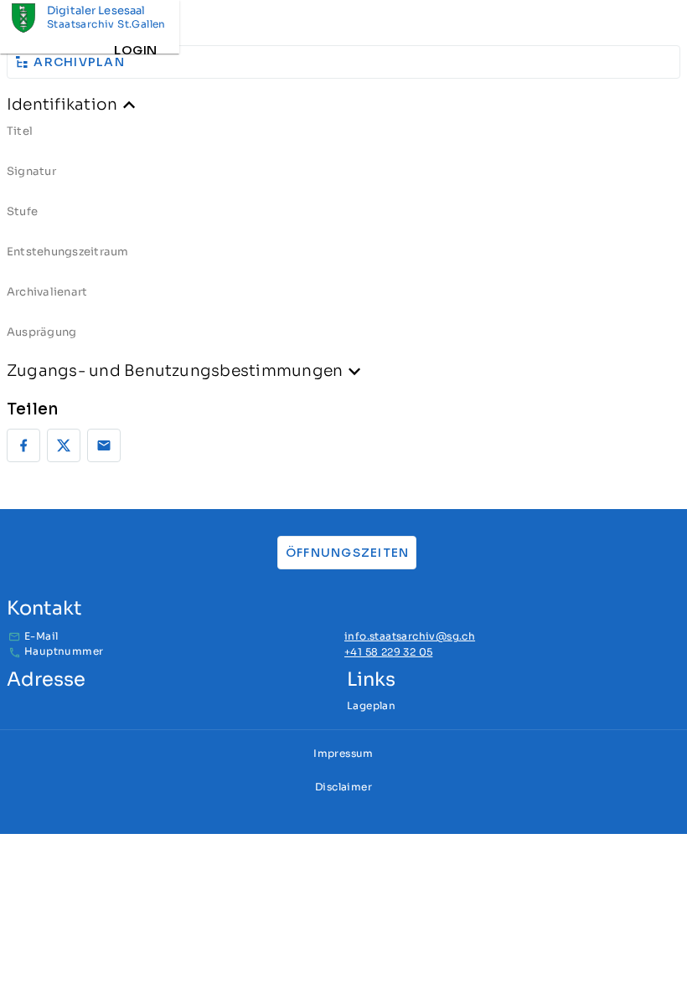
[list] (343, 237)
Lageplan (371, 705)
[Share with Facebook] (23, 445)
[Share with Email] (103, 445)
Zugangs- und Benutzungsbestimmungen (175, 370)
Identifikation (62, 104)
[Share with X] (63, 445)
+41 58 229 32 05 (388, 652)
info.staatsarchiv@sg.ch (409, 636)
